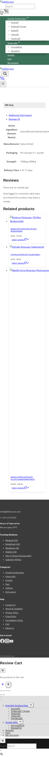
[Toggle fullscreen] (6, 690)
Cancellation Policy (14, 620)
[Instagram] (7, 642)
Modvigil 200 (11, 540)
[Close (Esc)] (1, 690)
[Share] (4, 690)
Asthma (9, 588)
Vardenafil (15, 38)
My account (12, 62)
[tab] (27, 115)
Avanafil (15, 22)
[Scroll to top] (2, 685)
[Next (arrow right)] (4, 694)
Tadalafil (15, 30)
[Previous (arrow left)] (1, 694)
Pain (9, 59)
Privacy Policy (11, 612)
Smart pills (10, 576)
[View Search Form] (4, 73)
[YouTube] (11, 642)
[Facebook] (2, 642)
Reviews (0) (14, 119)
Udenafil (15, 34)
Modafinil (15, 51)
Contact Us (10, 605)
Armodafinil (16, 47)
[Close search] (2, 741)
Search (2, 6)
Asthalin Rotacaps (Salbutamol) (25, 255)
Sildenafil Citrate (18, 26)
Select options (18, 239)
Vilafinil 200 (11, 551)
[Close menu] (0, 698)
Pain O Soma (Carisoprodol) (18, 555)
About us (9, 628)
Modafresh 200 (12, 544)
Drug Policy (10, 616)
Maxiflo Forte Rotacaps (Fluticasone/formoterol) (23, 478)
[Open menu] (3, 84)
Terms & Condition (14, 608)
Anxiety (11, 55)
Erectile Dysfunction (14, 572)
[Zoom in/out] (9, 690)
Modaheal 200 (12, 548)
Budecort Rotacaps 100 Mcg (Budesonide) (24, 230)
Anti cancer (10, 592)
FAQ (7, 624)
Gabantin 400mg (13, 559)
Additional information (20, 115)
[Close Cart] (2, 670)
